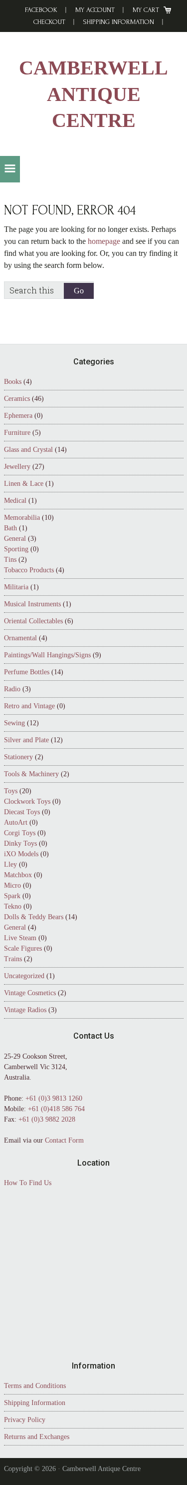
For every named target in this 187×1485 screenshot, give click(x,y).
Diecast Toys (22, 812)
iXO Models (21, 854)
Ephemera (18, 415)
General (15, 538)
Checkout (49, 21)
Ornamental (20, 638)
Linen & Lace (23, 483)
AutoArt (15, 822)
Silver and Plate (26, 740)
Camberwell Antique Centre (93, 94)
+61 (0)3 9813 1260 (53, 1098)
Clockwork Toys (27, 801)
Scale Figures (23, 948)
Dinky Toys (20, 843)
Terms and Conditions (35, 1386)
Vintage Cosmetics (30, 993)
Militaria (16, 587)
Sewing (14, 723)
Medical (15, 500)
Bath (10, 528)
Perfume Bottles (26, 672)
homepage (104, 241)
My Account (95, 9)
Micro (12, 885)
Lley (10, 864)
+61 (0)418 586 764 (56, 1109)
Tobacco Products (29, 570)
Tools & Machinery (31, 774)
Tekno (12, 906)
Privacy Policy (24, 1420)
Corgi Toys (19, 833)
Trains (13, 959)
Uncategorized (24, 976)
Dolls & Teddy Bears (33, 917)
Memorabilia (22, 517)
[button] (10, 169)
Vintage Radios (25, 1010)
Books (12, 381)
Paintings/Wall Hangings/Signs (47, 655)
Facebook (41, 9)
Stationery (18, 757)
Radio (12, 689)
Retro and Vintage (29, 706)
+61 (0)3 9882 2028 (46, 1119)
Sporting (16, 549)
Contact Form (64, 1140)
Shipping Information (118, 21)
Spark (12, 896)
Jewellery (17, 466)
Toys (10, 791)
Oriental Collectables (33, 621)
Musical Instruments (32, 604)
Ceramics (17, 398)
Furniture (17, 432)
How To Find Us (27, 1183)
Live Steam (20, 938)
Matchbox (18, 875)
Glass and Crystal (28, 449)
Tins (10, 559)
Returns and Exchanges (36, 1437)
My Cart (146, 9)
